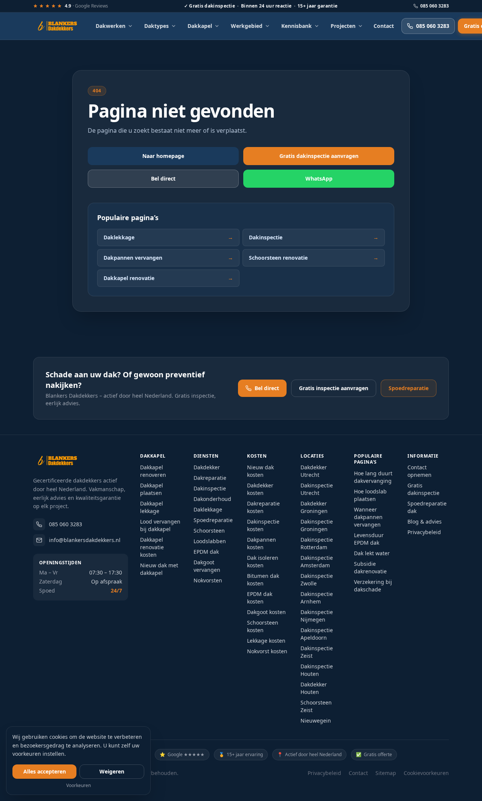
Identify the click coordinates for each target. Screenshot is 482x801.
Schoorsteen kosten (262, 626)
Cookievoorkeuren (426, 772)
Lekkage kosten (266, 640)
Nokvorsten (208, 580)
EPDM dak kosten (259, 597)
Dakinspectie (313, 237)
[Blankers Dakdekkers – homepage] (60, 26)
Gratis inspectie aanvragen (333, 388)
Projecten (343, 25)
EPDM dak (206, 551)
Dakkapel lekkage (151, 507)
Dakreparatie (210, 477)
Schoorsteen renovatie (313, 257)
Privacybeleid (424, 532)
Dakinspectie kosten (263, 525)
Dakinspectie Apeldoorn (316, 633)
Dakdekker (207, 467)
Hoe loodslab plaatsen (370, 495)
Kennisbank (296, 25)
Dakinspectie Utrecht (316, 489)
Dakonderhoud (212, 498)
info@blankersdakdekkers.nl (84, 540)
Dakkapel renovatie (168, 278)
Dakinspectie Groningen (316, 525)
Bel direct (163, 178)
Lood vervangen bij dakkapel (160, 525)
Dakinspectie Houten (316, 670)
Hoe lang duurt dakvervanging (373, 477)
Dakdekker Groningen (314, 507)
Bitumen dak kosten (263, 579)
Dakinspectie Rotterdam (316, 543)
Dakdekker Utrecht (313, 471)
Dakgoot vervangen (207, 566)
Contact (384, 25)
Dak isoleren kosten (262, 561)
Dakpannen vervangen (168, 257)
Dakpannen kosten (261, 543)
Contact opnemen (419, 471)
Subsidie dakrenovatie (370, 567)
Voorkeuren (78, 786)
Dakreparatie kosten (263, 507)
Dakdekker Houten (313, 688)
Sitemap (385, 772)
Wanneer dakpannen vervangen (368, 517)
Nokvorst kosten (267, 651)
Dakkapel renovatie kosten (152, 547)
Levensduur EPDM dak (369, 538)
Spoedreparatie (409, 388)
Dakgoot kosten (266, 612)
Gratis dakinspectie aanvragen (318, 155)
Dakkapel (200, 25)
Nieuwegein (315, 720)
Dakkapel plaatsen (151, 489)
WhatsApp (319, 178)
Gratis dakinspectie (423, 489)
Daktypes (156, 25)
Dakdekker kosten (260, 489)
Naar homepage (163, 155)
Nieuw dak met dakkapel (159, 569)
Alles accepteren (44, 771)
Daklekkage (168, 237)
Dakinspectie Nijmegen (316, 615)
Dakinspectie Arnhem (316, 597)
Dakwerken (110, 25)
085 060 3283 (434, 6)
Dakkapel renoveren (153, 471)
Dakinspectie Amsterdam (316, 561)
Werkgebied (246, 25)
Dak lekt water (372, 553)
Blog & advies (424, 521)
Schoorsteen (209, 530)
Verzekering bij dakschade (373, 585)
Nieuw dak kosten (260, 471)
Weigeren (111, 771)
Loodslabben (210, 541)
